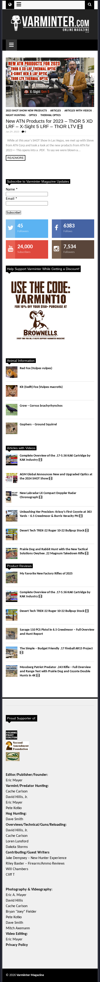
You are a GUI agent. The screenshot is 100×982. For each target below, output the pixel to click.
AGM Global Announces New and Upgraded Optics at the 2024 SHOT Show (56, 476)
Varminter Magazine (30, 975)
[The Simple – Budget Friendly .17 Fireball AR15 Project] (11, 652)
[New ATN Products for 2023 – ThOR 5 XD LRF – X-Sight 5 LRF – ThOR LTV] (50, 82)
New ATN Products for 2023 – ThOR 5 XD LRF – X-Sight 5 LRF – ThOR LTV (49, 124)
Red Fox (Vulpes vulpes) (36, 368)
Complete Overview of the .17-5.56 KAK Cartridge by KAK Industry (55, 458)
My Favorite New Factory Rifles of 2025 (46, 573)
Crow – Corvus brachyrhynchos (41, 406)
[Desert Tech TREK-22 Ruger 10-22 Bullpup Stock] (11, 534)
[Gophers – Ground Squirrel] (11, 428)
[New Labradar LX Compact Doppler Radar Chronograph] (11, 497)
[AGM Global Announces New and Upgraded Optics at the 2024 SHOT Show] (11, 478)
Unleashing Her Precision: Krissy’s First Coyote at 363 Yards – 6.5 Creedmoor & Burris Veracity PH (56, 514)
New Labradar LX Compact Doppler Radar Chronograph (48, 495)
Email (11, 199)
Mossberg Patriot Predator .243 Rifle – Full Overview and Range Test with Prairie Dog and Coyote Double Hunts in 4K (55, 671)
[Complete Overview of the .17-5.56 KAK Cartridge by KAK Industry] (11, 459)
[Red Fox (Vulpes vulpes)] (11, 372)
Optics (33, 115)
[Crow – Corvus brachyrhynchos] (11, 409)
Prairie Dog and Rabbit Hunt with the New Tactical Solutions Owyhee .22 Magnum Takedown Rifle (54, 551)
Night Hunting (16, 115)
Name (12, 189)
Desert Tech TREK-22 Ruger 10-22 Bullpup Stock (52, 530)
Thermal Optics (50, 115)
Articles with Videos (78, 110)
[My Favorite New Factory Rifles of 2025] (11, 577)
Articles (55, 110)
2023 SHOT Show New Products (26, 110)
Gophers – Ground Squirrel (38, 424)
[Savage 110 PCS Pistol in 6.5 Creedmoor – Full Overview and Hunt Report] (11, 633)
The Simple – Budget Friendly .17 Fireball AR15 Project (56, 648)
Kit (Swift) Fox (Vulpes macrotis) (41, 387)
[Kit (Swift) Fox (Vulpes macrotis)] (11, 391)
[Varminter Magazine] (50, 31)
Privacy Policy (17, 945)
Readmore (15, 158)
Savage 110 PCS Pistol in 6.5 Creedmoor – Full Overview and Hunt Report (57, 632)
